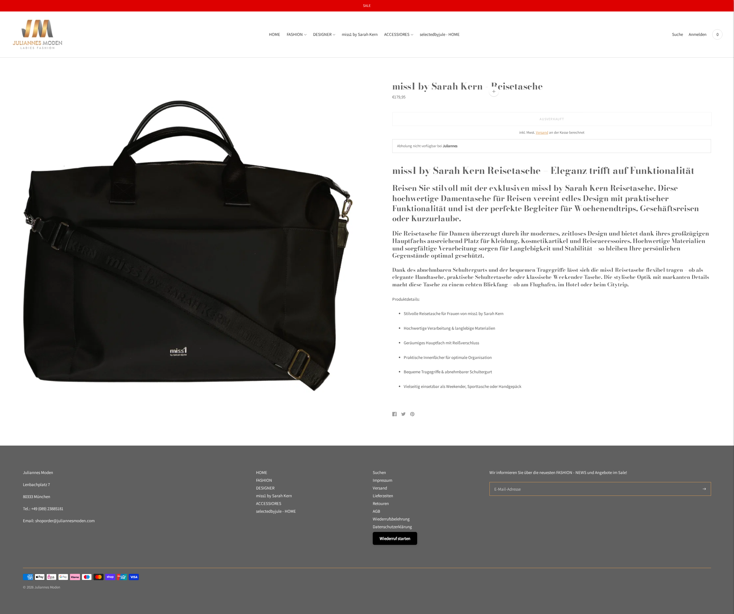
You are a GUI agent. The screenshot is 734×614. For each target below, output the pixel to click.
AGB (376, 511)
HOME (274, 34)
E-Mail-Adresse (506, 482)
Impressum (382, 480)
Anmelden (697, 34)
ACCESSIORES (396, 34)
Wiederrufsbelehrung (391, 519)
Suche (677, 34)
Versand (542, 132)
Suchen (379, 472)
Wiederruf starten (395, 538)
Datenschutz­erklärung (392, 526)
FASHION (295, 34)
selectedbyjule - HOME (440, 34)
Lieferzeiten (383, 495)
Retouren (381, 503)
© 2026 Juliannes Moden (41, 587)
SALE (367, 5)
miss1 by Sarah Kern (360, 34)
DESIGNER (322, 34)
